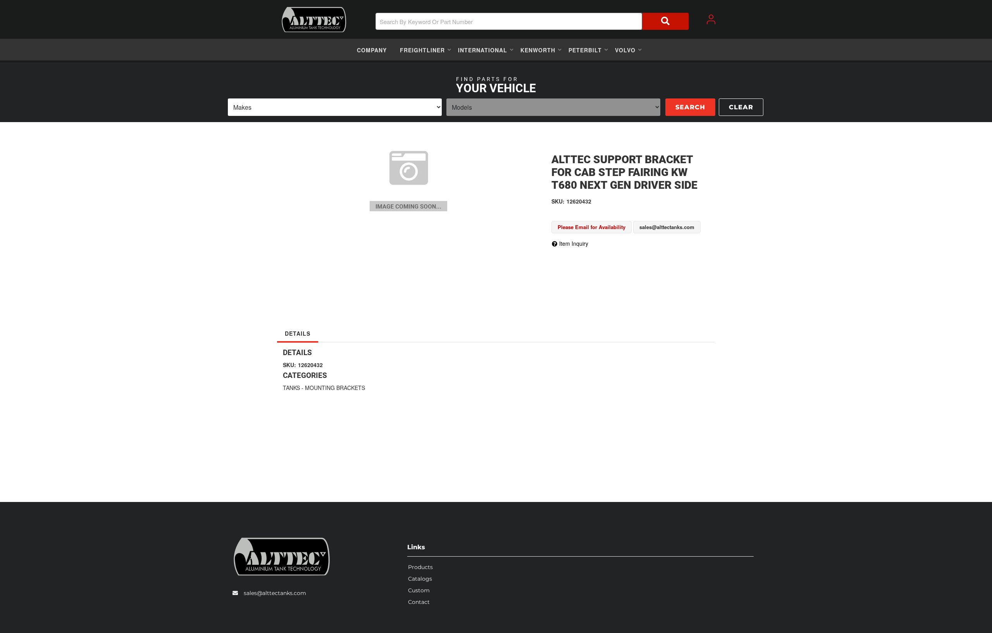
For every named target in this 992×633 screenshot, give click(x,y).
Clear (741, 107)
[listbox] (335, 107)
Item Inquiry (573, 243)
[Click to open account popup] (711, 19)
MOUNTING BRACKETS (335, 388)
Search (690, 107)
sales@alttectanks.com (275, 593)
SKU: (558, 201)
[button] (532, 21)
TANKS (291, 388)
